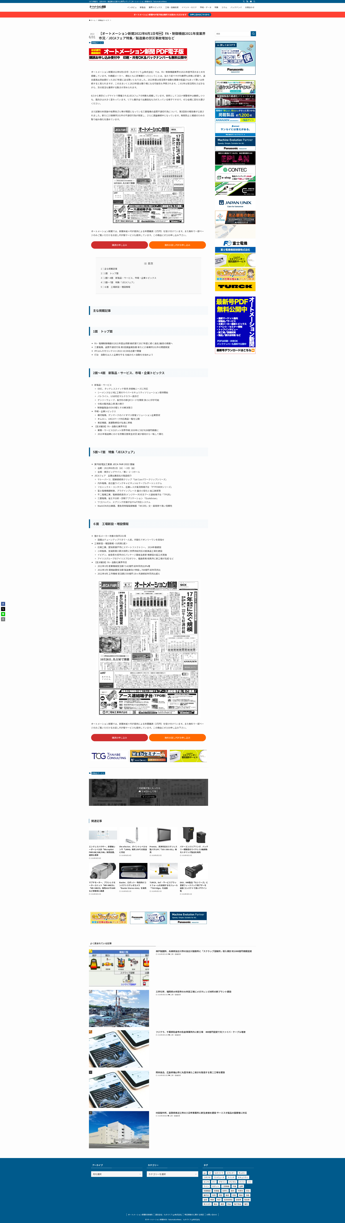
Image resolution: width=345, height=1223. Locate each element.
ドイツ (242, 1182)
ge (205, 1173)
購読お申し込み (119, 245)
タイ (214, 1182)
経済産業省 (228, 1199)
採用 (214, 1195)
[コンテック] (235, 180)
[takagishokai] (148, 761)
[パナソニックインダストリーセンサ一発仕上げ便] (148, 923)
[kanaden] (235, 121)
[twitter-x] (244, 1)
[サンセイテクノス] (235, 135)
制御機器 (207, 1190)
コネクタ (207, 1177)
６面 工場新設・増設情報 (117, 286)
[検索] (254, 1)
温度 (205, 1199)
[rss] (247, 1)
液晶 (247, 1195)
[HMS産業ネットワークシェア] (235, 237)
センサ (206, 1182)
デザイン (222, 1182)
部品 (229, 1204)
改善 (234, 1195)
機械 (241, 1195)
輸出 (215, 1204)
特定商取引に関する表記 (194, 1214)
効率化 (225, 1190)
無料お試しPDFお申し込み (177, 245)
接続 (220, 1195)
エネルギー (231, 1173)
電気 (246, 1204)
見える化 (207, 1204)
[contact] (251, 1)
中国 (234, 1186)
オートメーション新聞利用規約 (140, 1214)
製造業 (247, 1199)
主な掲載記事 (110, 268)
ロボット (215, 1186)
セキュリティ (243, 1177)
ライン (206, 1186)
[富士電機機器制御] (235, 251)
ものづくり (219, 1173)
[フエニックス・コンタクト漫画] (235, 93)
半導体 (240, 1190)
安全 (248, 1190)
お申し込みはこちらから (199, 14)
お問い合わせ (211, 1214)
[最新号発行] (235, 353)
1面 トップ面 (111, 273)
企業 (241, 1186)
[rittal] (235, 107)
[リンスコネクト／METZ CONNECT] (235, 195)
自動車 (238, 1199)
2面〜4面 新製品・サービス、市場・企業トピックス (130, 277)
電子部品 (237, 1204)
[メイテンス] (235, 223)
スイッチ (230, 1177)
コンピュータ (219, 1177)
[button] (3, 604)
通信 (222, 1204)
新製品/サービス (97, 43)
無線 (212, 1199)
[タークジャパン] (235, 290)
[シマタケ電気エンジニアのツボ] (108, 923)
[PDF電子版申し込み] (138, 59)
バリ (249, 1182)
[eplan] (235, 164)
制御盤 (216, 1190)
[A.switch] (188, 761)
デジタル (232, 1182)
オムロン (242, 1173)
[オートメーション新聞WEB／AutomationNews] (97, 7)
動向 (232, 1190)
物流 (219, 1199)
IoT (210, 1173)
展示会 (206, 1195)
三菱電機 (225, 1186)
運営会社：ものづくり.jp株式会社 (168, 1214)
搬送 (227, 1195)
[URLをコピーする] (3, 619)
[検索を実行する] (253, 33)
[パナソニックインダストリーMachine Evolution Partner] (188, 923)
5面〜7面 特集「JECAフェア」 (119, 282)
